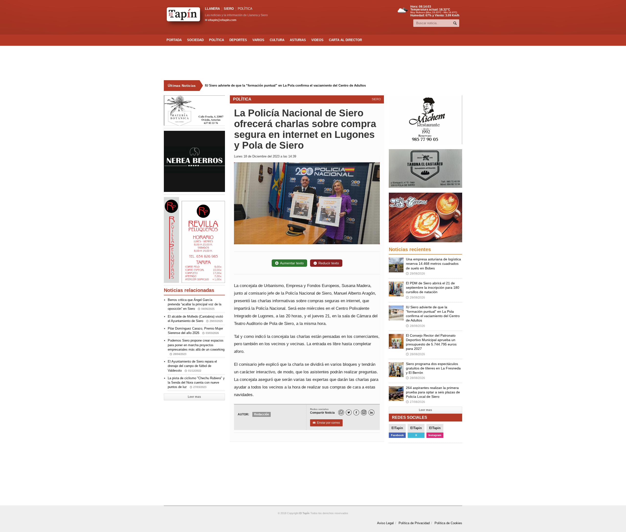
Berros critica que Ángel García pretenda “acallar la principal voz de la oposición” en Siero (194, 304)
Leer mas (194, 397)
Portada (174, 40)
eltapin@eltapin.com (222, 20)
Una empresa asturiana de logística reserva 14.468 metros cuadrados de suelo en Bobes (433, 263)
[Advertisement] (313, 63)
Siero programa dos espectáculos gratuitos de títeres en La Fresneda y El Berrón (433, 368)
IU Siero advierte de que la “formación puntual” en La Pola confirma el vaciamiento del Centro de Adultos (285, 85)
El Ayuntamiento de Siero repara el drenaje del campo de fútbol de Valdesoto (192, 366)
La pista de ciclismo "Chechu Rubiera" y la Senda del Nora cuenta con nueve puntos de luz (196, 382)
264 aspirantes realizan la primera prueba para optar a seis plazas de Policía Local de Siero (433, 392)
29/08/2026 (415, 273)
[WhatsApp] (341, 412)
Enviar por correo (326, 422)
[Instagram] (364, 412)
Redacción (261, 414)
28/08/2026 (415, 326)
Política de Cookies (448, 523)
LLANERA (212, 9)
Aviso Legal (385, 523)
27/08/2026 (415, 402)
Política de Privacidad (414, 523)
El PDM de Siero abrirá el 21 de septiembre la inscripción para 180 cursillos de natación (432, 287)
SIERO (229, 9)
